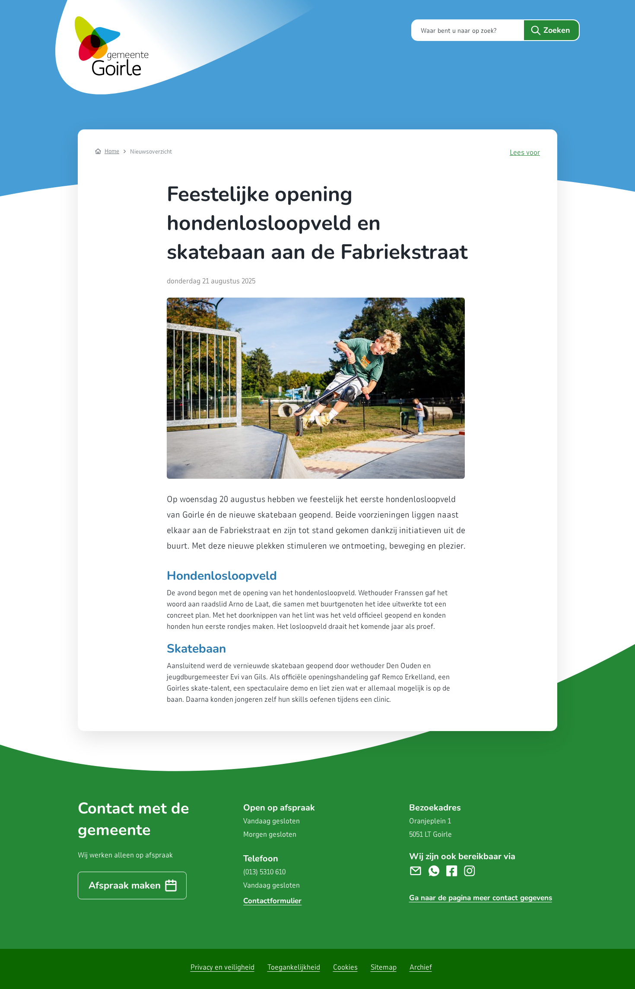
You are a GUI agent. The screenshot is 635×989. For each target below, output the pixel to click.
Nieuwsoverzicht (151, 152)
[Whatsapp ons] (437, 870)
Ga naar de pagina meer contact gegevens (480, 898)
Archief (421, 967)
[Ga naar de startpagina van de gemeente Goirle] (193, 47)
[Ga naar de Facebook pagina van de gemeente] (455, 870)
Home (112, 151)
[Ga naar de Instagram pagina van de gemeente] (473, 870)
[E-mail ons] (419, 870)
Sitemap (384, 967)
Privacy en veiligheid (222, 967)
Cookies (345, 967)
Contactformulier (272, 901)
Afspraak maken (125, 885)
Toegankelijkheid (293, 967)
